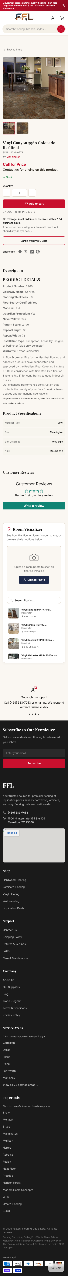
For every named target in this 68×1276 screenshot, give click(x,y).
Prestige (8, 1175)
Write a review (34, 506)
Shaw (6, 1112)
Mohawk (8, 1119)
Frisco (6, 1056)
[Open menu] (6, 18)
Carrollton (9, 1042)
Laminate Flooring (14, 886)
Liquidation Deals (13, 908)
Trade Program (12, 1001)
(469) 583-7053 (18, 812)
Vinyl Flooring (11, 894)
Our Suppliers (11, 987)
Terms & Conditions (15, 1008)
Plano (6, 1063)
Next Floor (9, 1168)
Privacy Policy (11, 1015)
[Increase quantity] (32, 193)
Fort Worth (9, 1070)
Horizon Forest (12, 1182)
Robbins (8, 1154)
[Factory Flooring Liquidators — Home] (23, 17)
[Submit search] (61, 29)
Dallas (6, 1049)
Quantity (8, 185)
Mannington (13, 156)
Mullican (8, 1140)
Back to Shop (14, 49)
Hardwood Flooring (14, 879)
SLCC (6, 1210)
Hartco (7, 1147)
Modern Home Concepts (18, 1189)
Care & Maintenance (15, 958)
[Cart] (62, 18)
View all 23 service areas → (21, 1084)
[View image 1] (9, 128)
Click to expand (51, 113)
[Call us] (64, 5)
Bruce (6, 1126)
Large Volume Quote (34, 240)
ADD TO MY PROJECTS (21, 211)
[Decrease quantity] (6, 193)
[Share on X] (26, 251)
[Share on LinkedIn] (32, 251)
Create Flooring (12, 1203)
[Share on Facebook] (20, 251)
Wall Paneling (11, 901)
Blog (5, 994)
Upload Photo (36, 579)
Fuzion (7, 1161)
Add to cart (36, 203)
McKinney (9, 1077)
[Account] (52, 18)
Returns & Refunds (14, 944)
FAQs (6, 951)
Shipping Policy (12, 937)
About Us (8, 980)
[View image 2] (22, 128)
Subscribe (34, 763)
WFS (6, 1196)
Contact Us (10, 929)
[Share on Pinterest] (38, 251)
